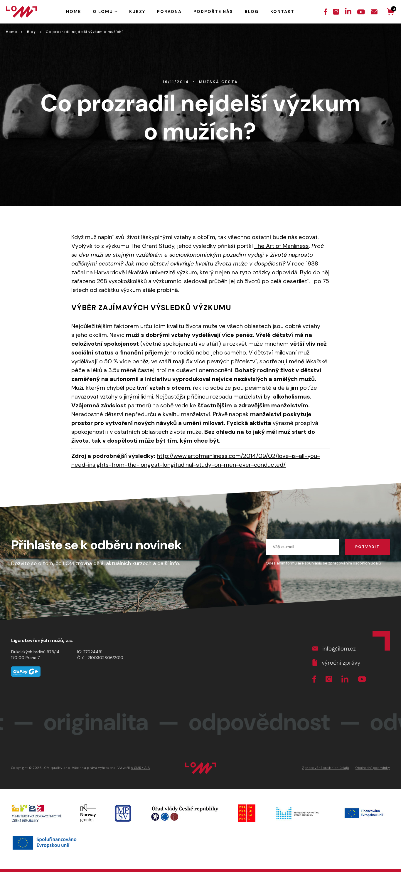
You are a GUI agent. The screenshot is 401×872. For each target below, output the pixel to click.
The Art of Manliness (281, 246)
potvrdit (367, 546)
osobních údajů (367, 563)
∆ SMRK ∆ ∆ (140, 768)
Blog (31, 31)
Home (11, 31)
